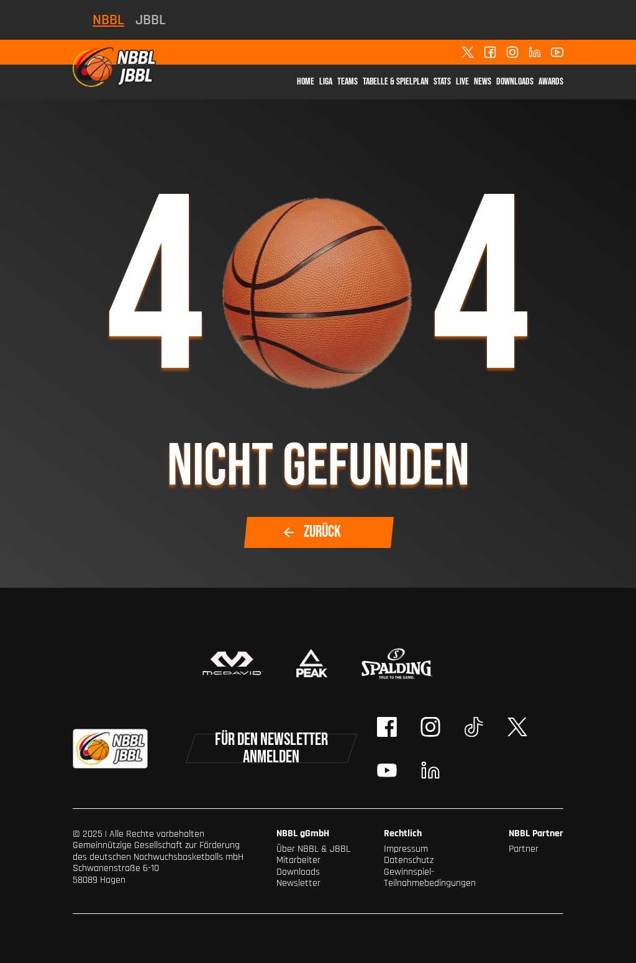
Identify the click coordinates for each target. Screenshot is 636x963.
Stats (442, 82)
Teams (347, 82)
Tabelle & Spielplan (396, 82)
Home (305, 82)
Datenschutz (409, 860)
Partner (523, 849)
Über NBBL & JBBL (313, 849)
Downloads (515, 82)
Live (462, 82)
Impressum (406, 849)
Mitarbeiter (298, 860)
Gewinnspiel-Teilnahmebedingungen (430, 877)
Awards (550, 82)
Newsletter (298, 883)
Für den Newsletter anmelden (271, 748)
